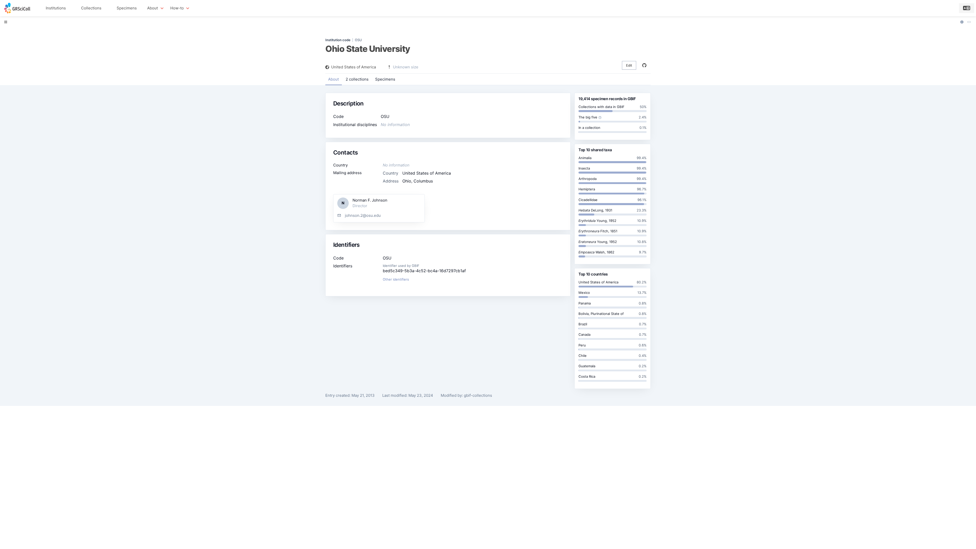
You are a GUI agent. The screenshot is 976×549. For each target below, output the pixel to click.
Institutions (56, 8)
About (333, 79)
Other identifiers (396, 279)
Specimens (127, 8)
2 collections (357, 79)
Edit (629, 65)
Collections (91, 8)
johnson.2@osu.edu (363, 215)
